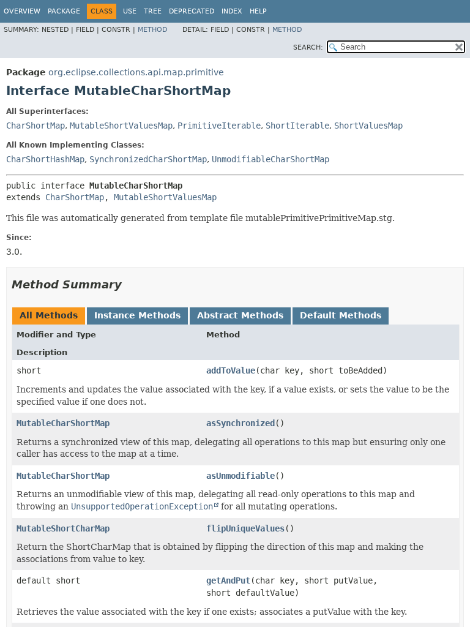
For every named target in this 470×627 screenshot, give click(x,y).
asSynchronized (240, 423)
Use (129, 11)
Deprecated (191, 11)
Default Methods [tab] (340, 315)
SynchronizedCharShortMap (148, 159)
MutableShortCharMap (63, 528)
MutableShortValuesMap (121, 125)
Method (152, 30)
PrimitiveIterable (219, 125)
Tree (153, 11)
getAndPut (228, 580)
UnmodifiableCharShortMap (270, 159)
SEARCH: (308, 47)
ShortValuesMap (368, 125)
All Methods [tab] (49, 315)
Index (232, 11)
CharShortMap (35, 125)
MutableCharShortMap (63, 423)
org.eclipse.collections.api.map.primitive (136, 72)
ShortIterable (297, 125)
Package (64, 11)
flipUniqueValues (245, 528)
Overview (22, 11)
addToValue (230, 370)
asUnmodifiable (240, 476)
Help (258, 11)
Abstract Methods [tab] (240, 315)
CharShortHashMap (45, 159)
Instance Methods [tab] (137, 315)
